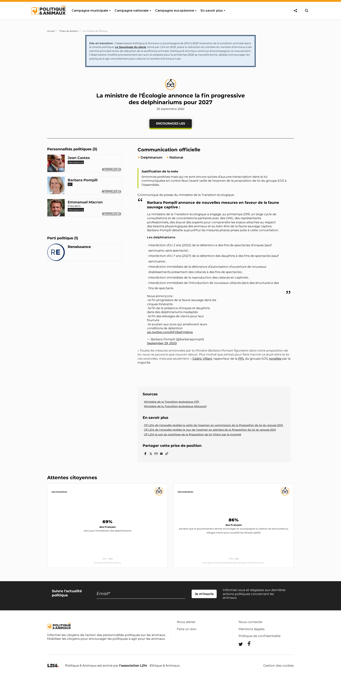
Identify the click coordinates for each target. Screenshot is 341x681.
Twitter (246, 651)
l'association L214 (133, 665)
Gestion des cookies (278, 665)
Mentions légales (252, 629)
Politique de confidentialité (259, 636)
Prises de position (68, 31)
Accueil (51, 31)
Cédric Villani (202, 358)
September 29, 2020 (162, 343)
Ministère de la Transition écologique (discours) (175, 406)
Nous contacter (250, 622)
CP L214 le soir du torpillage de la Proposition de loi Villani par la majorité (192, 434)
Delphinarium (59, 492)
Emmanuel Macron (85, 202)
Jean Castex (79, 158)
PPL (241, 358)
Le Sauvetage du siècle (130, 47)
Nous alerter (186, 622)
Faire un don (187, 629)
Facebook (246, 643)
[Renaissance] (56, 253)
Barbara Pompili (82, 180)
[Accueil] (48, 18)
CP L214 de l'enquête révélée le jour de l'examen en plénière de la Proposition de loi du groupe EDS (210, 429)
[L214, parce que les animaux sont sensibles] (53, 665)
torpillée (275, 358)
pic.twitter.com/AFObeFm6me (170, 332)
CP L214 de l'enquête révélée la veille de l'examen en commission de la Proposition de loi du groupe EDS (213, 425)
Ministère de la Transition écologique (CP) (171, 401)
